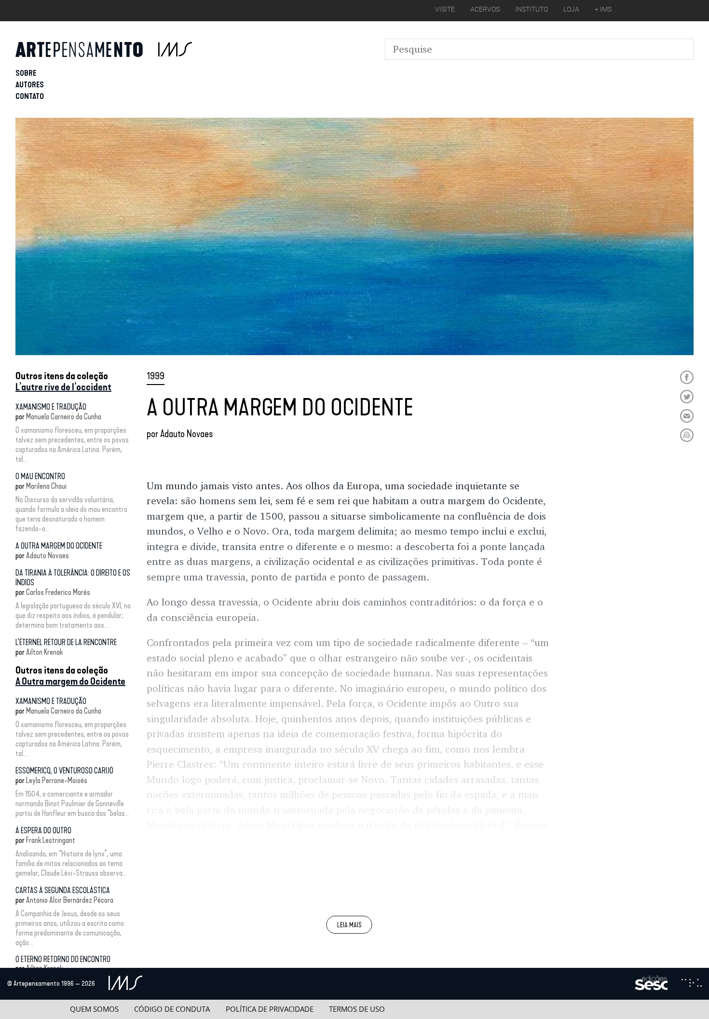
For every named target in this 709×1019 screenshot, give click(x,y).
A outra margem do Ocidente (58, 546)
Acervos (485, 9)
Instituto (531, 9)
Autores (29, 84)
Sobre (25, 73)
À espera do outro (43, 830)
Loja (571, 9)
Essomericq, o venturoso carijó (64, 770)
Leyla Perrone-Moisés (56, 780)
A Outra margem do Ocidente (70, 681)
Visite (445, 9)
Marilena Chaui (46, 486)
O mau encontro (40, 476)
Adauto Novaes (47, 555)
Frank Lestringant (50, 840)
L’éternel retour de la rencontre (66, 642)
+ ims (603, 9)
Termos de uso (357, 1009)
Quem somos (94, 1009)
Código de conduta (172, 1009)
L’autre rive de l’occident (63, 387)
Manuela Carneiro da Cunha (63, 416)
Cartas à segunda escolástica (62, 890)
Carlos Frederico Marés (58, 592)
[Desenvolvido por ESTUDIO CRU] (692, 983)
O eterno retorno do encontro (62, 959)
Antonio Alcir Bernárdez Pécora (69, 900)
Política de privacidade (270, 1009)
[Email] (687, 416)
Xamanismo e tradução (50, 407)
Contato (29, 96)
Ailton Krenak (44, 652)
